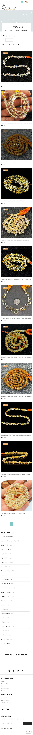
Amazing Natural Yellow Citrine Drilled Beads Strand (15, 240)
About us (3, 681)
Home (5, 30)
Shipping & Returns (5, 683)
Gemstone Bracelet (8, 592)
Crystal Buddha (6, 549)
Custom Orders (6, 575)
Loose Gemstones (7, 613)
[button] (3, 2)
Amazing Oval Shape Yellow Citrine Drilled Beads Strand (16, 279)
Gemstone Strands (7, 605)
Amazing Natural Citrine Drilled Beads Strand (13, 84)
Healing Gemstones (8, 609)
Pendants (5, 622)
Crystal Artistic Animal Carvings (10, 540)
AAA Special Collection (8, 536)
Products (11, 30)
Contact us (3, 686)
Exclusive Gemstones (8, 579)
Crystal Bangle (6, 545)
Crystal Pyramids (7, 562)
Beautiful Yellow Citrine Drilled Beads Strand (13, 513)
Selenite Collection (7, 626)
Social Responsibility (5, 688)
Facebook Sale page (5, 698)
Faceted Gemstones (8, 588)
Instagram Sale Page (5, 700)
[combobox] (9, 40)
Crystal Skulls (5, 566)
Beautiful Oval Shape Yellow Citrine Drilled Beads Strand (16, 435)
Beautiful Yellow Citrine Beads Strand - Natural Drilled (15, 474)
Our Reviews (4, 705)
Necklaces (5, 617)
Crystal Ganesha (6, 558)
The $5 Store (6, 635)
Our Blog (3, 712)
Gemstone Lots (7, 600)
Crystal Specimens (7, 570)
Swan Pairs (5, 630)
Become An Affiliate (5, 702)
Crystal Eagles (6, 553)
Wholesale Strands (7, 643)
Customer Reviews (5, 690)
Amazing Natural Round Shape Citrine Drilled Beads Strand (16, 123)
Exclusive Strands (7, 583)
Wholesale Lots (6, 639)
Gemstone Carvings (8, 596)
